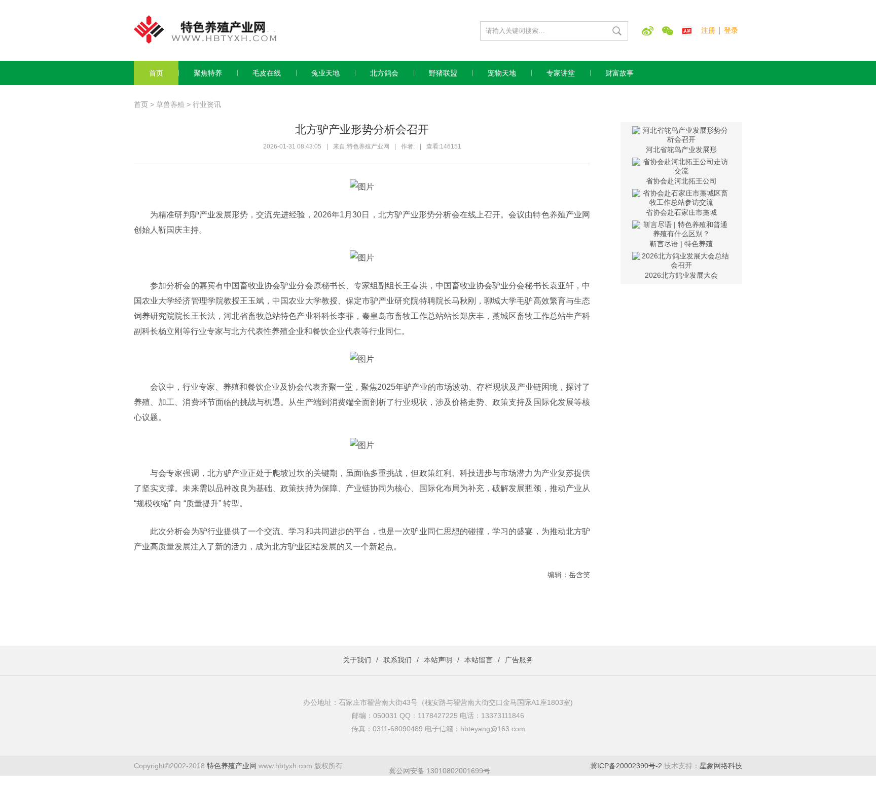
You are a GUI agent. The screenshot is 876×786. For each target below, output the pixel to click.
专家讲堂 (560, 73)
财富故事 (619, 73)
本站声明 (438, 660)
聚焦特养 (208, 73)
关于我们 (357, 660)
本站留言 (478, 660)
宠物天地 (502, 73)
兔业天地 (325, 73)
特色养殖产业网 (232, 766)
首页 (156, 73)
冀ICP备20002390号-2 (626, 766)
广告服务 (519, 660)
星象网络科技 (721, 766)
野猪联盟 (443, 73)
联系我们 (397, 660)
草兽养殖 (170, 104)
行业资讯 (207, 104)
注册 (708, 30)
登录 (731, 30)
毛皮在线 (266, 73)
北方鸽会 (384, 73)
